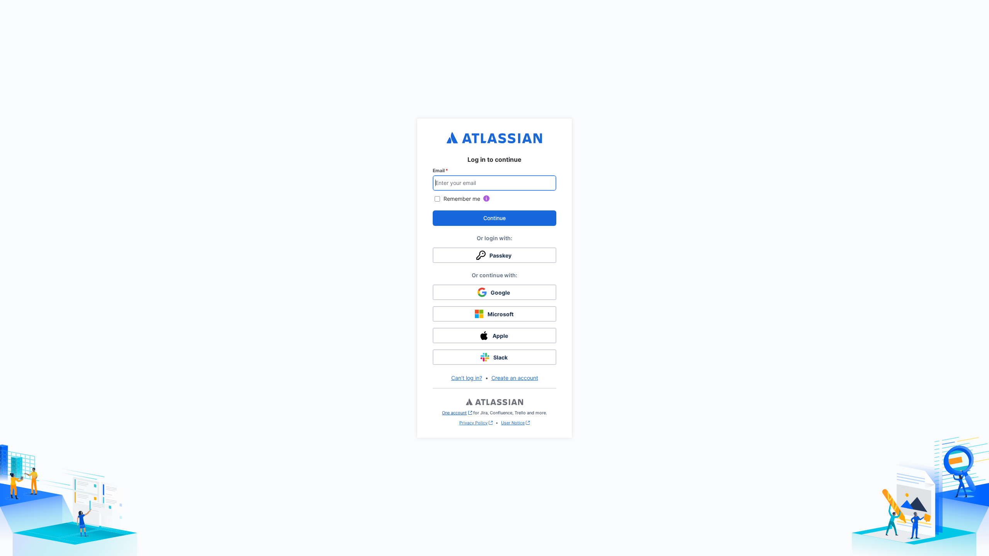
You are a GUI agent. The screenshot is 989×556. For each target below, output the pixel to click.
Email (440, 170)
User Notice (513, 422)
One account (457, 412)
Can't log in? (466, 378)
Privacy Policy (473, 422)
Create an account (514, 378)
